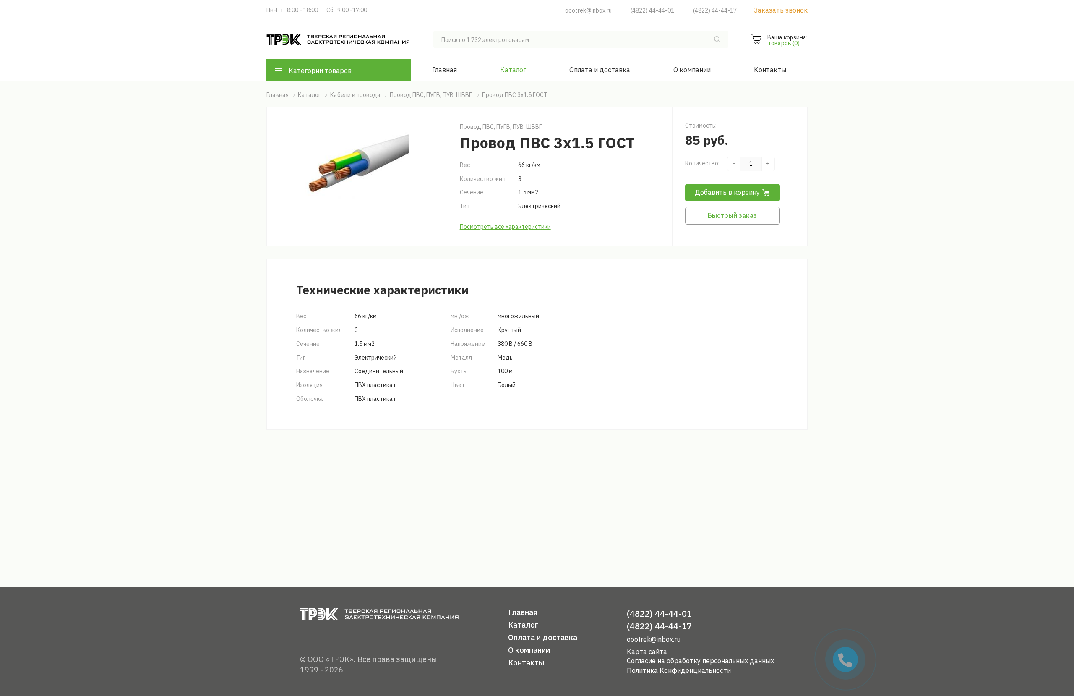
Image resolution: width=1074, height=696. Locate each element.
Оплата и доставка (599, 69)
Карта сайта (647, 651)
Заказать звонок (781, 10)
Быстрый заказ (732, 215)
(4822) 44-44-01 (652, 10)
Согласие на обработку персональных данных (700, 661)
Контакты (770, 69)
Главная (444, 69)
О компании (692, 69)
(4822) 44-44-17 (715, 10)
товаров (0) (784, 43)
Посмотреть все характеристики (505, 226)
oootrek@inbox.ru (588, 10)
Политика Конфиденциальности (679, 670)
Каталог (513, 69)
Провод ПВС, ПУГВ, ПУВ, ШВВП (501, 127)
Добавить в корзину (727, 192)
